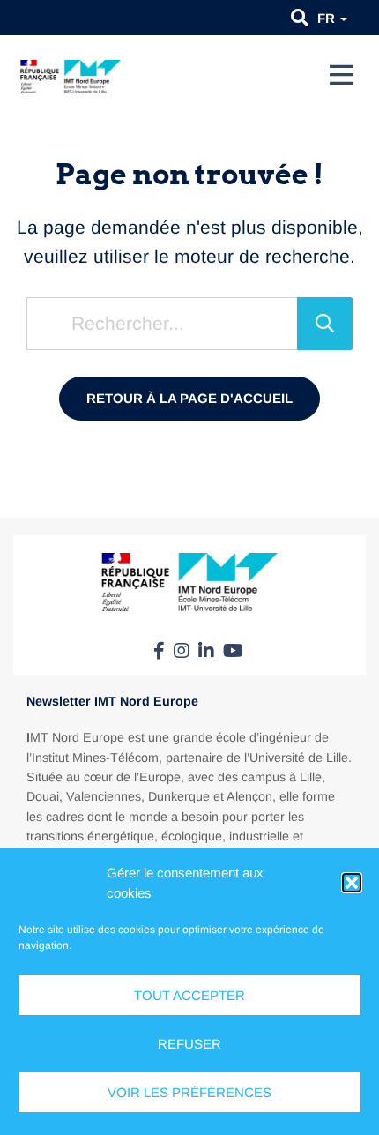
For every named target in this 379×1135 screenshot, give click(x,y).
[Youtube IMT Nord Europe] (233, 651)
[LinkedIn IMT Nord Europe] (206, 651)
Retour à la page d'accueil (189, 398)
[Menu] (341, 75)
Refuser (189, 1043)
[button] (351, 883)
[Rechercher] (325, 323)
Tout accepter (189, 995)
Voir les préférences (189, 1092)
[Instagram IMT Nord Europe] (182, 651)
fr (327, 18)
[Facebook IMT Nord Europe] (159, 651)
